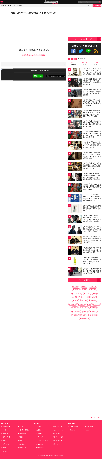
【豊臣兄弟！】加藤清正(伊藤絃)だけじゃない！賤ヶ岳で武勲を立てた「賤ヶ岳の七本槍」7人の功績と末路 (92, 113)
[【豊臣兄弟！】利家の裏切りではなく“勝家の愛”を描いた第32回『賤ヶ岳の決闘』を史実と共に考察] (75, 124)
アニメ (85, 290)
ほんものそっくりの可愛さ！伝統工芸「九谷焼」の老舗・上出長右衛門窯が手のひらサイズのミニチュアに (92, 197)
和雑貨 (21, 437)
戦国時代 (84, 286)
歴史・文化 (22, 447)
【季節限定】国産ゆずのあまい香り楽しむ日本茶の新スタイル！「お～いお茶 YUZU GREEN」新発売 (92, 260)
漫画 (88, 297)
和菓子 (21, 440)
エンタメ (22, 444)
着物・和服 (22, 433)
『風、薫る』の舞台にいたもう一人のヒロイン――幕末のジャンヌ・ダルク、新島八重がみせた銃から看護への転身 (92, 71)
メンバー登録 (97, 5)
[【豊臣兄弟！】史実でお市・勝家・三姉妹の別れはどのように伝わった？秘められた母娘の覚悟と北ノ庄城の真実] (75, 219)
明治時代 (73, 304)
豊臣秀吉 (94, 308)
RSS (96, 51)
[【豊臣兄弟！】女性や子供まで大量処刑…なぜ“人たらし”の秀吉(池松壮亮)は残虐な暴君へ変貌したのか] (75, 166)
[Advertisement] (17, 31)
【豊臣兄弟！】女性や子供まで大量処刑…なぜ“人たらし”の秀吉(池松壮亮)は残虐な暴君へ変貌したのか (92, 166)
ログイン (89, 5)
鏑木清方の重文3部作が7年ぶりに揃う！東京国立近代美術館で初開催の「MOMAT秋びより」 (92, 208)
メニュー (1, 2)
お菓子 (75, 297)
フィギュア (77, 311)
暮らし (4, 447)
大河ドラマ (94, 286)
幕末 (82, 297)
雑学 (95, 293)
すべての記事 (6, 426)
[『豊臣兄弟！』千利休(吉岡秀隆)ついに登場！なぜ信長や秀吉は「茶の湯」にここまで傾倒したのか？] (75, 156)
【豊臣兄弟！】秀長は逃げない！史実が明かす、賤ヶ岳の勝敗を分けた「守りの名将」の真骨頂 (92, 92)
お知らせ (38, 430)
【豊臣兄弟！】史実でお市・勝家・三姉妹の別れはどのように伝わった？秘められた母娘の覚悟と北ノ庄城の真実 (92, 218)
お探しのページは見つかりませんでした (33, 12)
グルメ (4, 440)
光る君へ (85, 315)
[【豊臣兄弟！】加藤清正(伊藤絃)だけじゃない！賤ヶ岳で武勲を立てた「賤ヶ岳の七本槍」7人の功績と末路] (75, 114)
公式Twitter (80, 51)
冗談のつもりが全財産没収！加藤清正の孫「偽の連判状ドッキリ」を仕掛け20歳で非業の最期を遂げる (92, 239)
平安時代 (77, 290)
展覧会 (86, 311)
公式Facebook (73, 51)
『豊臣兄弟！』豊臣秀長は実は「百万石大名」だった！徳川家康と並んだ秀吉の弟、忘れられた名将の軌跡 (92, 250)
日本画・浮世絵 (23, 430)
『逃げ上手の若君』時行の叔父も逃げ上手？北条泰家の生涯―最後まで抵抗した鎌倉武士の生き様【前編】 (92, 134)
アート (4, 430)
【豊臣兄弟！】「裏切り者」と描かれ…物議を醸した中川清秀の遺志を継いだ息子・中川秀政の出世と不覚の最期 (92, 176)
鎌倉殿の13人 (85, 319)
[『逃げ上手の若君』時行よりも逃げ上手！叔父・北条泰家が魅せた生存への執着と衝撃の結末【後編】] (75, 187)
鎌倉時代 (94, 311)
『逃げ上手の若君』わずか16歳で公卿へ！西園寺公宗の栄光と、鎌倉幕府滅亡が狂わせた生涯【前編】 (92, 271)
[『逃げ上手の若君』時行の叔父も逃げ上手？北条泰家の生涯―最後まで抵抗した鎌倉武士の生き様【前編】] (75, 135)
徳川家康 (82, 304)
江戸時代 (75, 286)
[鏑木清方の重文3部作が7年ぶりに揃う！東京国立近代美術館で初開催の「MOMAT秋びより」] (75, 208)
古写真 (4, 451)
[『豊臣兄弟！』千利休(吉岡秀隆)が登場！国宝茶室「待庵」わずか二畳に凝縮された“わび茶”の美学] (75, 103)
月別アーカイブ (57, 440)
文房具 (76, 308)
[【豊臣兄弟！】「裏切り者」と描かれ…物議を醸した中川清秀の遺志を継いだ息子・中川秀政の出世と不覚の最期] (75, 177)
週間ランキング (57, 444)
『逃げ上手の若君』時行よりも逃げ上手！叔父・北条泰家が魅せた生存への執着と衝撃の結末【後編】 (92, 187)
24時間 (73, 63)
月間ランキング (40, 447)
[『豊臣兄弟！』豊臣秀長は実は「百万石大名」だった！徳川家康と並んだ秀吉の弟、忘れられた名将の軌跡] (75, 250)
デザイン (97, 304)
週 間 (84, 63)
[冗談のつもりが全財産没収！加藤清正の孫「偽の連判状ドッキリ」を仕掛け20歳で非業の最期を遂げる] (75, 240)
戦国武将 (93, 290)
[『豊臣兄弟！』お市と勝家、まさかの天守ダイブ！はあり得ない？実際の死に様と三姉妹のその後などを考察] (75, 229)
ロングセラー (78, 293)
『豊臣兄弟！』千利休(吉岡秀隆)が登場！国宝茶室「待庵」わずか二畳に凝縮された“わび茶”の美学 (92, 102)
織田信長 (93, 300)
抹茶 (89, 304)
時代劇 (95, 297)
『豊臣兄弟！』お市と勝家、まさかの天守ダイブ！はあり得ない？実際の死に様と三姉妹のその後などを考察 (92, 229)
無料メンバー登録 (58, 437)
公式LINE (88, 51)
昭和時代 (76, 315)
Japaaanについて (58, 430)
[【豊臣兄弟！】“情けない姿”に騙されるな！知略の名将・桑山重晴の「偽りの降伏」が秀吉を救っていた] (75, 82)
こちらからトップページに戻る (33, 54)
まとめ (21, 426)
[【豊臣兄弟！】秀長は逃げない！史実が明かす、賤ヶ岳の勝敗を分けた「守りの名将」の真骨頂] (75, 93)
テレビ (76, 300)
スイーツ (87, 293)
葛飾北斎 (94, 315)
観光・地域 (6, 444)
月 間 (96, 63)
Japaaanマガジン (58, 426)
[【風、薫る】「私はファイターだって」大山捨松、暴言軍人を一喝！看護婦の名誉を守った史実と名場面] (75, 145)
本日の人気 (39, 444)
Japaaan (51, 2)
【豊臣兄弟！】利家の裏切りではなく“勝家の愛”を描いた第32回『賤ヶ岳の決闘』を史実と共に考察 (92, 123)
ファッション (6, 433)
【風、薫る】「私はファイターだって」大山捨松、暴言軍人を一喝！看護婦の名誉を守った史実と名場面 (92, 144)
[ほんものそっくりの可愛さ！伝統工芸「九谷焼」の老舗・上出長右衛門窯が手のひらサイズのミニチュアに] (75, 198)
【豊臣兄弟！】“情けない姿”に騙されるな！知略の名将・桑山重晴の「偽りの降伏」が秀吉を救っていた (92, 81)
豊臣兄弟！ (84, 308)
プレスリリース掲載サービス (84, 39)
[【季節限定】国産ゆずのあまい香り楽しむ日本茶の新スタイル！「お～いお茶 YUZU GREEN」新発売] (75, 261)
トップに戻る (96, 418)
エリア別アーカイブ (42, 440)
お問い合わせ (57, 433)
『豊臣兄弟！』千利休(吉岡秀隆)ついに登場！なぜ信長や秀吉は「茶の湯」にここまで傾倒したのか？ (92, 155)
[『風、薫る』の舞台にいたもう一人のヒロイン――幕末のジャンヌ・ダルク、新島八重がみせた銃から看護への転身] (75, 72)
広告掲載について (41, 433)
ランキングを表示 (84, 280)
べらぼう (84, 300)
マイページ (39, 437)
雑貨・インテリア (8, 437)
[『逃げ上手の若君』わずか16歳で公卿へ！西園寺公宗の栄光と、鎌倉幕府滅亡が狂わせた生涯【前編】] (75, 271)
